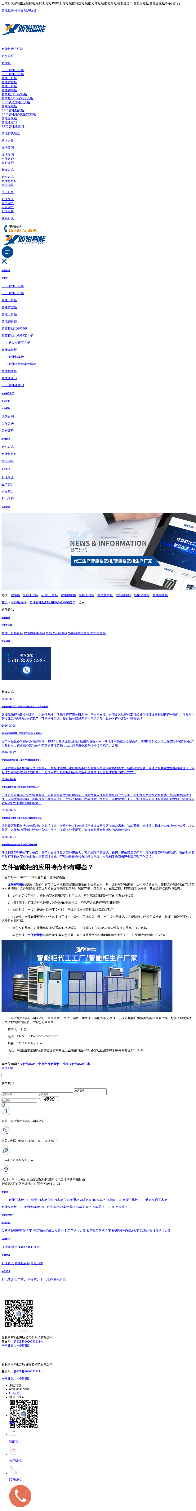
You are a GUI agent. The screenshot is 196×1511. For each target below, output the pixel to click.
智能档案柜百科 (79, 633)
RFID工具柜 (49, 595)
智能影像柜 (9, 118)
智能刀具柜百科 (56, 633)
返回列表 (8, 1068)
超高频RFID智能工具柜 (17, 98)
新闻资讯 (8, 170)
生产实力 (8, 203)
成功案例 (8, 147)
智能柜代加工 (11, 133)
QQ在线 (14, 1393)
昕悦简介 (8, 199)
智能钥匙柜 (9, 90)
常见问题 (8, 185)
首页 (5, 602)
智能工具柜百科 (12, 633)
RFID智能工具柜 (13, 70)
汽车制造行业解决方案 (155, 1230)
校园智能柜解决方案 (125, 1230)
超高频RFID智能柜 (14, 94)
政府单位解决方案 (99, 1230)
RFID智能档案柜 (13, 110)
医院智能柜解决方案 (46, 1230)
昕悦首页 (8, 56)
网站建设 (8, 1345)
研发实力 (8, 207)
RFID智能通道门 (13, 126)
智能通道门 (9, 122)
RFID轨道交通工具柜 (16, 102)
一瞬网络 (23, 1345)
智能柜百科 (9, 181)
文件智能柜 (27, 1064)
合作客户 (8, 158)
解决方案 (8, 140)
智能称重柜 (9, 82)
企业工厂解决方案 (73, 1230)
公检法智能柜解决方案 (17, 1230)
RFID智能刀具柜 (13, 74)
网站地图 (17, 10)
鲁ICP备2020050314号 (28, 1341)
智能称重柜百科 (34, 633)
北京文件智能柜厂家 (76, 1064)
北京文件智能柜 (49, 1064)
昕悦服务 (8, 211)
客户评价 (8, 162)
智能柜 (6, 10)
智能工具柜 (9, 86)
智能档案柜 (105, 595)
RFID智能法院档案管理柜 (19, 114)
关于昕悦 (8, 192)
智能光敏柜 (9, 106)
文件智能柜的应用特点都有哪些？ (52, 602)
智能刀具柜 (9, 78)
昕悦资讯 (8, 177)
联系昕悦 (30, 10)
